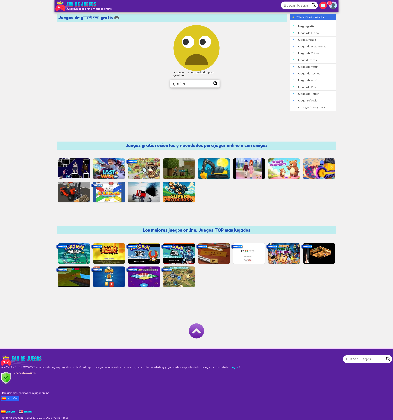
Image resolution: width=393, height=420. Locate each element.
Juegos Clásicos (307, 60)
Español (13, 398)
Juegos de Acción (308, 80)
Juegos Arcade (307, 39)
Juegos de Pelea (308, 87)
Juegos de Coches (309, 73)
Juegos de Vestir (308, 66)
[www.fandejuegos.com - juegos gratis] (21, 360)
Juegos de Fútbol (308, 33)
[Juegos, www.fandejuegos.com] (76, 6)
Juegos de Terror (308, 93)
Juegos (233, 367)
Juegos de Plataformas (312, 46)
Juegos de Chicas (308, 53)
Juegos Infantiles (308, 100)
